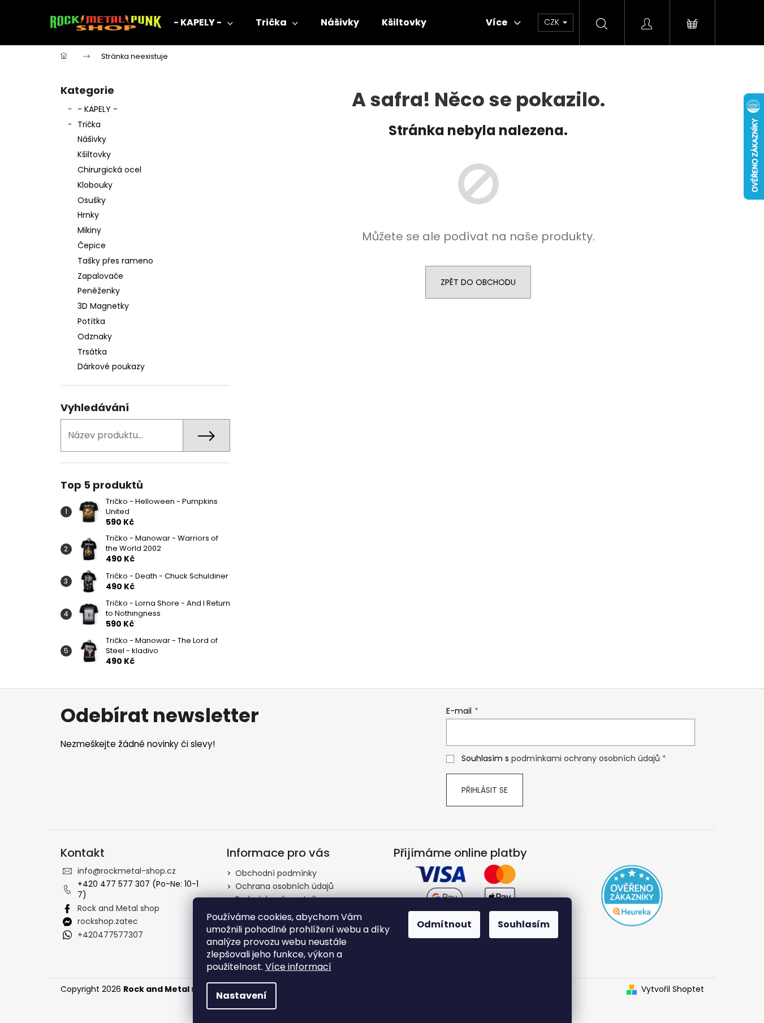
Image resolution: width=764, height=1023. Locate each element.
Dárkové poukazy (111, 366)
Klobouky (95, 185)
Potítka (91, 321)
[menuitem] (203, 22)
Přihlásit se (484, 790)
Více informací (298, 966)
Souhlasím (524, 924)
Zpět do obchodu (478, 282)
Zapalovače (100, 276)
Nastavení (241, 995)
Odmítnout (444, 924)
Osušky (91, 200)
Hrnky (88, 215)
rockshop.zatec (107, 921)
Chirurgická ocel (109, 169)
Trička (89, 124)
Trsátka (92, 351)
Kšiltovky (94, 154)
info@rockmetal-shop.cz (126, 871)
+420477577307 (110, 934)
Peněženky (98, 290)
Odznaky (94, 336)
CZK (553, 22)
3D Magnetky (103, 306)
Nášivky (91, 139)
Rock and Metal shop (118, 908)
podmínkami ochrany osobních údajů (585, 758)
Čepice (91, 245)
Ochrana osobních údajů (284, 886)
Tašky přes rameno (115, 260)
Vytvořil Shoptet (672, 989)
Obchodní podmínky (276, 873)
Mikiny (89, 230)
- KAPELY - (97, 109)
